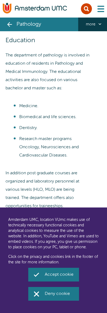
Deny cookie (57, 294)
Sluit (86, 8)
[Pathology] (9, 24)
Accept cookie (59, 274)
